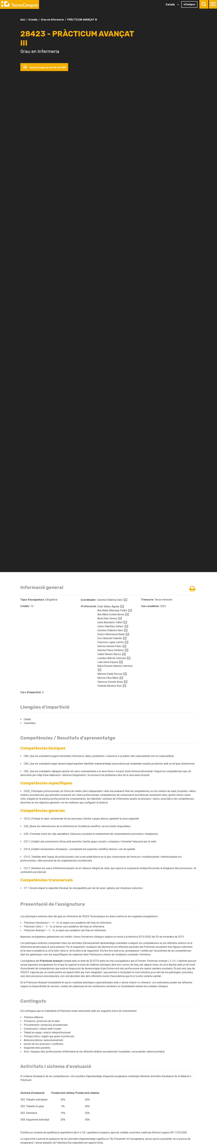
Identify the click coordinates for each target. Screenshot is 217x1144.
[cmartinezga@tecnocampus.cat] (126, 626)
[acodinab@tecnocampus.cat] (126, 614)
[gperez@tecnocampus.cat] (126, 650)
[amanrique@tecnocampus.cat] (129, 610)
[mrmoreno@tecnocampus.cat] (99, 669)
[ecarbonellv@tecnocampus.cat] (124, 638)
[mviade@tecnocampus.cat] (124, 673)
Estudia (33, 19)
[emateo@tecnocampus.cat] (121, 606)
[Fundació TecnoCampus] (19, 4)
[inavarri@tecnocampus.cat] (123, 654)
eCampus (189, 4)
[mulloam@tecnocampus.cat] (121, 677)
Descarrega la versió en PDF (47, 67)
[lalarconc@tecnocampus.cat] (128, 658)
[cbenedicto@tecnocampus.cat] (125, 622)
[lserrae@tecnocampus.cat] (120, 662)
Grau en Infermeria (52, 19)
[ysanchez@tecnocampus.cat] (124, 685)
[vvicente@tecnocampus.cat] (125, 681)
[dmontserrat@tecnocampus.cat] (127, 634)
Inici (22, 19)
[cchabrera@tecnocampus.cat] (125, 630)
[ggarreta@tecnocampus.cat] (124, 646)
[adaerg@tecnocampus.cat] (119, 618)
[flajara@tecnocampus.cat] (126, 642)
